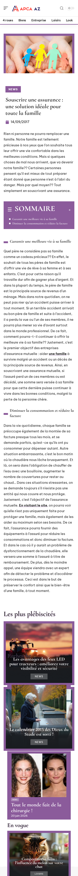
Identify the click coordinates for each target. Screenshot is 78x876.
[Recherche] (61, 8)
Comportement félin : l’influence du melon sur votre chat (39, 862)
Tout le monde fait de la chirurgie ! (36, 808)
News (13, 89)
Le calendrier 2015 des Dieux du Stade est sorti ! (39, 732)
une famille (58, 354)
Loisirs (39, 874)
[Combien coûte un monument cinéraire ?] (39, 707)
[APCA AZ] (26, 8)
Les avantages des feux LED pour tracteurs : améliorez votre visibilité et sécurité (39, 663)
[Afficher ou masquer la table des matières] (63, 210)
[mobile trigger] (7, 8)
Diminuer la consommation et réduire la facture (40, 223)
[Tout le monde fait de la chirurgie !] (39, 775)
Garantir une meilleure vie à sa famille (34, 219)
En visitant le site (33, 505)
